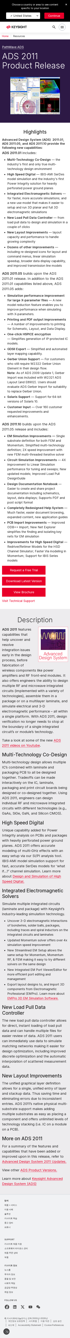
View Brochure (24, 592)
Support (9, 1239)
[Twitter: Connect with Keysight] (22, 1307)
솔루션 (7, 1214)
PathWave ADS (13, 47)
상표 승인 (57, 1321)
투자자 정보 (9, 1274)
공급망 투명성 (10, 1287)
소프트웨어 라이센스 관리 (16, 1248)
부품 (6, 1257)
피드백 (11, 1325)
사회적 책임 (9, 1283)
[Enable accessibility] (6, 1331)
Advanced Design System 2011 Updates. (34, 1162)
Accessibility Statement (29, 1325)
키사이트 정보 (10, 1265)
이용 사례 (8, 1209)
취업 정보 (8, 1292)
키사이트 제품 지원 (13, 1244)
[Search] (54, 27)
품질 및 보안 (10, 1278)
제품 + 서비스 (10, 1205)
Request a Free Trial (24, 570)
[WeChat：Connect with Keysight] (38, 1307)
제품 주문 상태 (11, 1252)
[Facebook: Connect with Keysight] (7, 1307)
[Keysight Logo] (17, 27)
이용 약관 (45, 1321)
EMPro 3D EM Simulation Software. (32, 998)
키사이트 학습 (10, 1218)
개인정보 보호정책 (16, 1321)
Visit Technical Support (18, 601)
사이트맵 (33, 1321)
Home (5, 36)
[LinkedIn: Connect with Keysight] (14, 1307)
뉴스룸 (7, 1270)
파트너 (7, 1227)
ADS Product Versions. (38, 1170)
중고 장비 (8, 1222)
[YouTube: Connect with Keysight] (30, 1307)
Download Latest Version (24, 581)
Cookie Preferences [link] (54, 1325)
